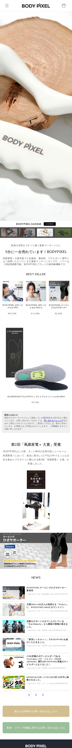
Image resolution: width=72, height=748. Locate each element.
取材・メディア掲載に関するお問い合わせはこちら (36, 727)
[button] (7, 5)
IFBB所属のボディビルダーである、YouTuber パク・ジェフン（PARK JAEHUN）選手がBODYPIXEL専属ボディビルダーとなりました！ (47, 660)
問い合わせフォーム (53, 420)
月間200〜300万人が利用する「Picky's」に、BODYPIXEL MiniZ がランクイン (48, 605)
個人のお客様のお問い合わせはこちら (36, 711)
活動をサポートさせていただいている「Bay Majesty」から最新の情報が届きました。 (47, 624)
